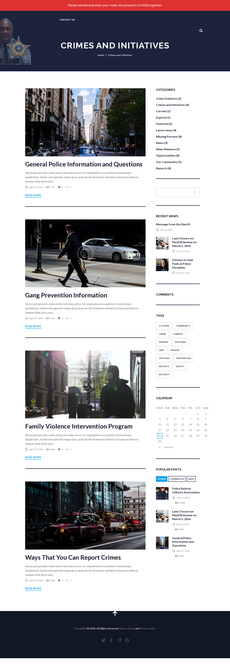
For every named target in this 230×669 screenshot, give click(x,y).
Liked (191, 479)
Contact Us (67, 20)
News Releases (166, 149)
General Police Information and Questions (83, 164)
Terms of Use (127, 628)
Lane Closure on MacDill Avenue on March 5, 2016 (184, 242)
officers (164, 358)
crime (162, 334)
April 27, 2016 (36, 187)
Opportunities (165, 155)
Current (161, 111)
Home (101, 55)
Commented (177, 479)
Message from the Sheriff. (173, 224)
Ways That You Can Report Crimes (73, 557)
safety (180, 366)
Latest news (164, 130)
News (160, 142)
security (164, 374)
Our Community (167, 162)
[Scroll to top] (115, 613)
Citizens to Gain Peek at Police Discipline (182, 263)
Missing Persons (167, 136)
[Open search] (201, 30)
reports (164, 366)
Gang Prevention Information (66, 295)
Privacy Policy (147, 628)
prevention (183, 358)
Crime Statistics (166, 98)
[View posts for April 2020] (160, 447)
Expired (161, 117)
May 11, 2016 (182, 251)
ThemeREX (80, 628)
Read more (33, 195)
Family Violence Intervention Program (78, 426)
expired (163, 342)
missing (175, 350)
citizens (164, 325)
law (161, 350)
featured (180, 342)
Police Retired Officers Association (186, 490)
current (178, 334)
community (183, 325)
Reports (161, 168)
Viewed (161, 479)
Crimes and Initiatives (170, 104)
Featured (162, 123)
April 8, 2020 (166, 229)
